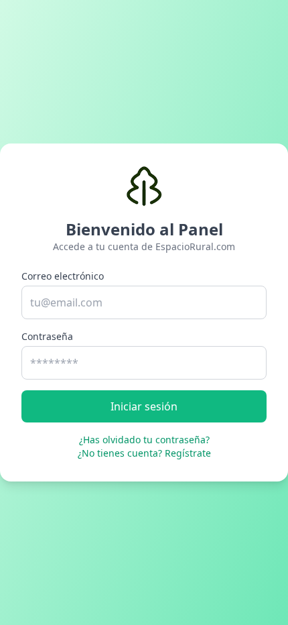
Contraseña (47, 336)
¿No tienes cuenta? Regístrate (144, 453)
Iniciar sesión (144, 406)
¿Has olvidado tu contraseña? (144, 439)
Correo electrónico (62, 276)
